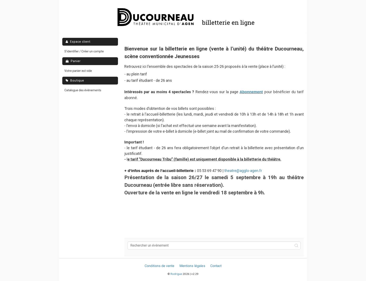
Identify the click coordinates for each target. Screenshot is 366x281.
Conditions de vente (159, 266)
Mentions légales (192, 266)
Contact (216, 266)
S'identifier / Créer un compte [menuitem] (84, 51)
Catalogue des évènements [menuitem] (82, 90)
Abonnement (251, 92)
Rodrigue (176, 274)
